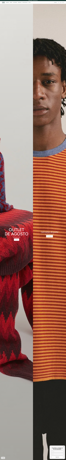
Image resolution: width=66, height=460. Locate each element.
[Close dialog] (64, 447)
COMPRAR (16, 239)
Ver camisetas (49, 236)
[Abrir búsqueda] (59, 2)
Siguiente (57, 457)
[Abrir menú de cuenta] (61, 2)
